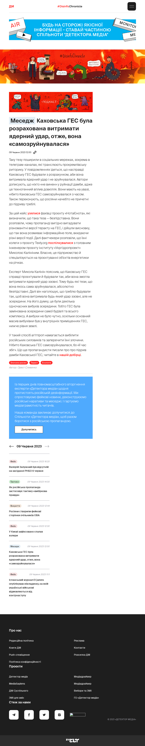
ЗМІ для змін (16, 697)
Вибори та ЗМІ (83, 690)
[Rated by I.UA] (77, 715)
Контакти (79, 647)
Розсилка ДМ (82, 654)
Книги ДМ (15, 647)
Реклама (79, 640)
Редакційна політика (21, 640)
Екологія (46, 362)
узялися (34, 213)
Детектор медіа (18, 676)
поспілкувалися (60, 243)
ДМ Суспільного (18, 690)
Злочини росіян (18, 362)
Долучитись (28, 429)
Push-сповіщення (19, 654)
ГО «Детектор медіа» (86, 697)
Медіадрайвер (82, 676)
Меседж (22, 120)
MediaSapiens (17, 683)
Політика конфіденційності (25, 661)
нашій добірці (70, 355)
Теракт (34, 362)
